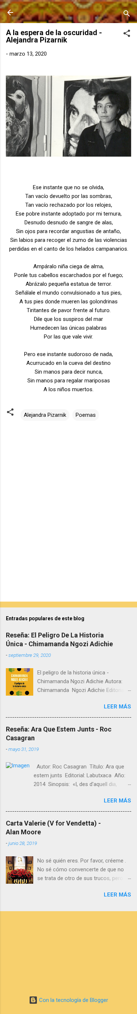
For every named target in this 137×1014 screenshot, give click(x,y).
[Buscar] (126, 15)
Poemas (86, 415)
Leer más (117, 706)
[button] (126, 34)
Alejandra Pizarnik (45, 415)
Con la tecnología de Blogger (73, 1000)
